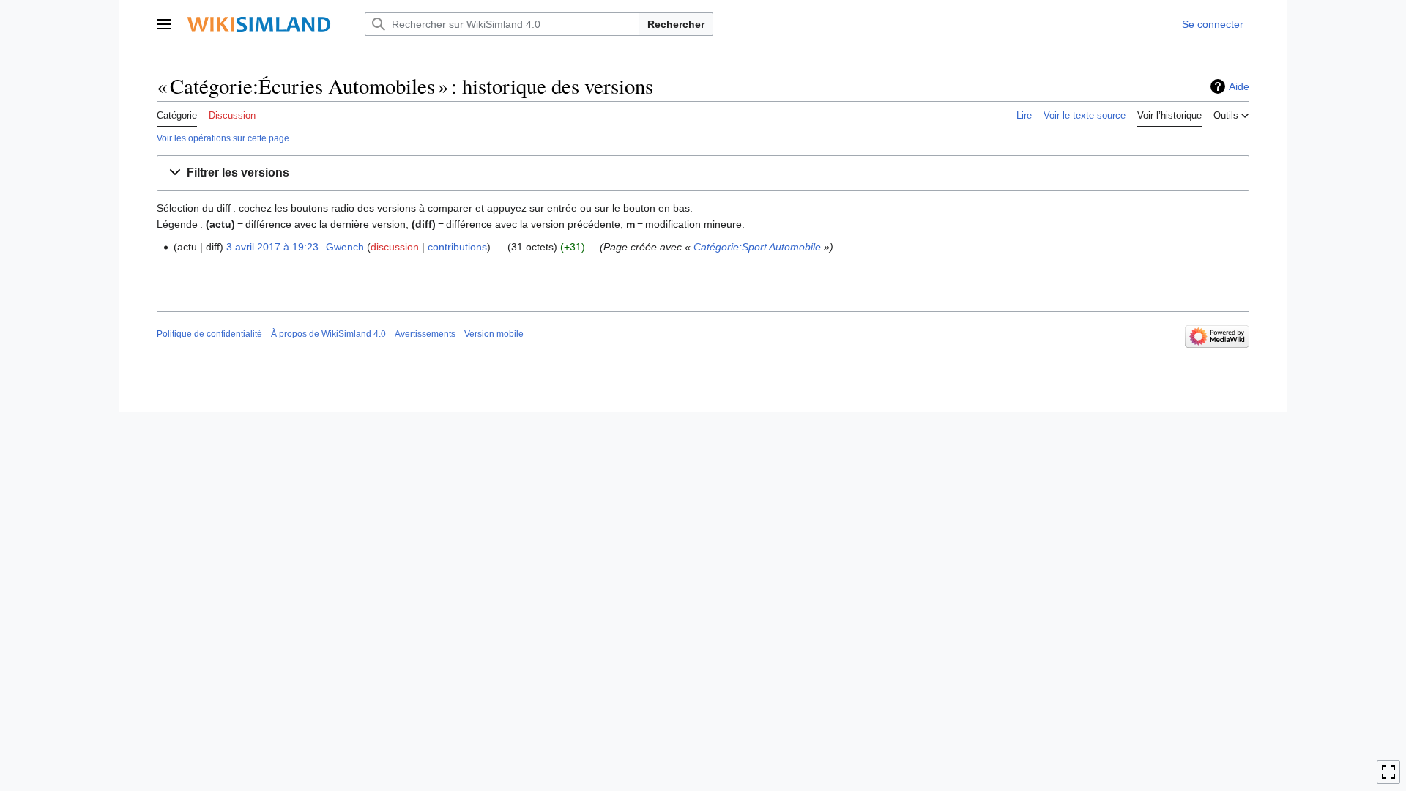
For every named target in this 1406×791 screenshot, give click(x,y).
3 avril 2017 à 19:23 (272, 247)
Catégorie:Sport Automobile (757, 247)
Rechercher (675, 24)
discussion (395, 247)
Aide (1239, 86)
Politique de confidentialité (209, 334)
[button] (164, 24)
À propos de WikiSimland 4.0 (328, 334)
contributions (457, 247)
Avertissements (425, 334)
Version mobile (494, 334)
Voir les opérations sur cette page (223, 138)
